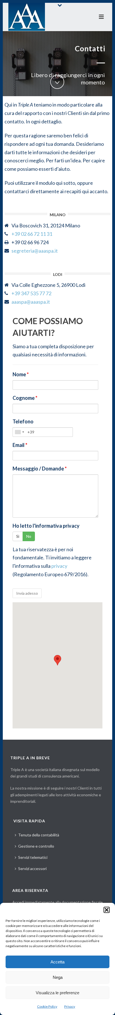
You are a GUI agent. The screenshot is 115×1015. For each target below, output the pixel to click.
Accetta (57, 961)
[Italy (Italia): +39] (19, 432)
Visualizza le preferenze (57, 992)
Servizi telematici (32, 857)
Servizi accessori (32, 868)
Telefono (23, 421)
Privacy (69, 1006)
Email (20, 445)
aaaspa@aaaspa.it (30, 301)
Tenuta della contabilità (38, 834)
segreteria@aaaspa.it (34, 250)
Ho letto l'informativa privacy (46, 526)
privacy (59, 566)
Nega (58, 977)
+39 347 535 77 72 (31, 293)
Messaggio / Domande (40, 468)
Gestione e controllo (36, 846)
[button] (106, 910)
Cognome (25, 398)
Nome (21, 374)
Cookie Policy (47, 1006)
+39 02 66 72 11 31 (31, 233)
